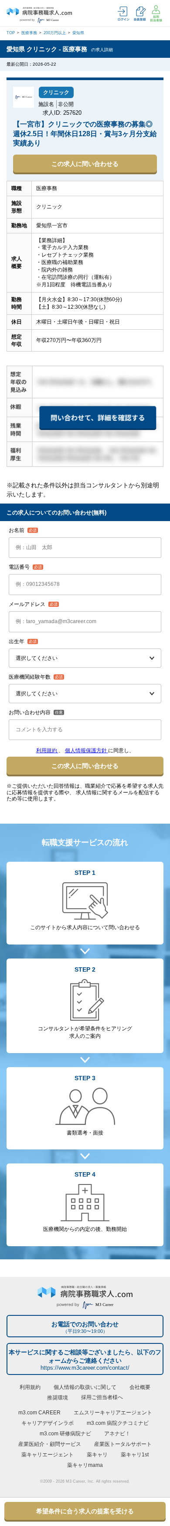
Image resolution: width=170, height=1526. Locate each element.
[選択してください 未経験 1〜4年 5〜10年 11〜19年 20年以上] (85, 693)
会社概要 (139, 1387)
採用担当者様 (155, 13)
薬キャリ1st (135, 1455)
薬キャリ (97, 1455)
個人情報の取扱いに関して (85, 1387)
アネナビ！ (117, 1434)
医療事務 (29, 33)
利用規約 (47, 750)
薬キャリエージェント (47, 1455)
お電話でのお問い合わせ (85, 1327)
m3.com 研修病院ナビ (65, 1434)
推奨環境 (57, 1398)
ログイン (123, 14)
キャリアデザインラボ (47, 1423)
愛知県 (78, 33)
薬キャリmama (85, 1465)
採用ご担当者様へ (102, 1397)
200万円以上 (55, 33)
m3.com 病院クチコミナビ (118, 1423)
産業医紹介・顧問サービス (49, 1444)
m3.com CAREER (39, 1413)
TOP (11, 33)
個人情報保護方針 (86, 750)
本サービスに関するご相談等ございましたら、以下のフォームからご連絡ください (85, 1360)
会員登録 (139, 14)
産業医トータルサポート (123, 1444)
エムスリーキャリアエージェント (113, 1413)
